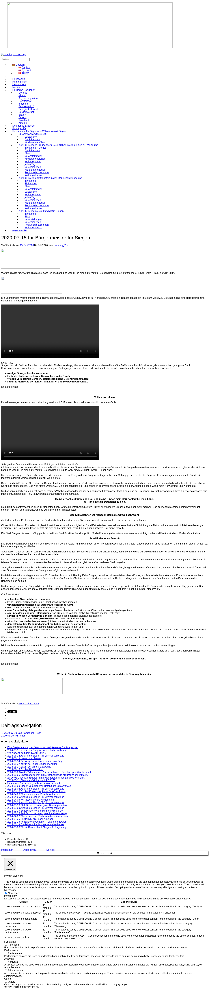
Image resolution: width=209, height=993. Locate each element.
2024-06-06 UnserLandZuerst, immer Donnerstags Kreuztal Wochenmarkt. (47, 775)
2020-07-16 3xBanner (14, 735)
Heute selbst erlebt (29, 703)
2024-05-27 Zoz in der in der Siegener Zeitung (32, 764)
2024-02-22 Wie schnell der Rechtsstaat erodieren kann (37, 816)
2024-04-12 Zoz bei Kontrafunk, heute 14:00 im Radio (36, 791)
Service (50, 850)
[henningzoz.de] (13, 54)
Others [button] (7, 978)
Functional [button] (10, 941)
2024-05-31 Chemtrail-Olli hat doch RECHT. (31, 780)
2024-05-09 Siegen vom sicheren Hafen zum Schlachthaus (39, 786)
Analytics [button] (9, 959)
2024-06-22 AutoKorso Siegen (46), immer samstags (35, 755)
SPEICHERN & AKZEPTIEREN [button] (21, 987)
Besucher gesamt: (17, 844)
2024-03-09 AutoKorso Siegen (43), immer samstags (35, 808)
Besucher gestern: (17, 842)
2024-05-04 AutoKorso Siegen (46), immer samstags (35, 788)
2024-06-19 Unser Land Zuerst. (24, 758)
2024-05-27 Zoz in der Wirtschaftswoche (29, 766)
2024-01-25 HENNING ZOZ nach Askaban (30, 819)
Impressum (7, 850)
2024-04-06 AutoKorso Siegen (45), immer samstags (35, 797)
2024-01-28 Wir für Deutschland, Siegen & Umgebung (36, 827)
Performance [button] (11, 950)
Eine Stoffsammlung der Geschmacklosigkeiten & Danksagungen (42, 747)
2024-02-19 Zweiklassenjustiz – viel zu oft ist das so (35, 824)
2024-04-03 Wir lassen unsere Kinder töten (30, 799)
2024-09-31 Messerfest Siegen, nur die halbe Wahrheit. (37, 750)
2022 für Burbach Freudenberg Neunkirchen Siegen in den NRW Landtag (58, 145)
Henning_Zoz (61, 245)
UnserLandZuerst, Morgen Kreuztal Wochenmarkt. (34, 783)
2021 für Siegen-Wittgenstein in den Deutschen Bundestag (50, 178)
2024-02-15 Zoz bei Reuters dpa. (25, 769)
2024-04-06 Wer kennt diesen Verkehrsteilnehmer (34, 794)
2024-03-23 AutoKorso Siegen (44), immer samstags (35, 802)
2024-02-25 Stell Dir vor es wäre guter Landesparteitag (37, 813)
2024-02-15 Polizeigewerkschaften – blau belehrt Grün (37, 821)
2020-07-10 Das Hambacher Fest (21, 733)
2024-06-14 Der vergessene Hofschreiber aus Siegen (36, 761)
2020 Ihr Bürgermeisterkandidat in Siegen (41, 211)
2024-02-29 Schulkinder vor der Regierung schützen (35, 810)
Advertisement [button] (12, 967)
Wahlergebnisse (33, 227)
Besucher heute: (16, 839)
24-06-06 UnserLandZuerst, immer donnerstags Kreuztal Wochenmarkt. (46, 777)
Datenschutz (30, 850)
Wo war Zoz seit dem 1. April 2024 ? (26, 753)
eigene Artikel (19, 230)
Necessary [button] (10, 890)
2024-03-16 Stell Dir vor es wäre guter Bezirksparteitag (37, 805)
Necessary (14, 893)
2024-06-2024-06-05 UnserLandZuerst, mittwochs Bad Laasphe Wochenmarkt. (50, 772)
